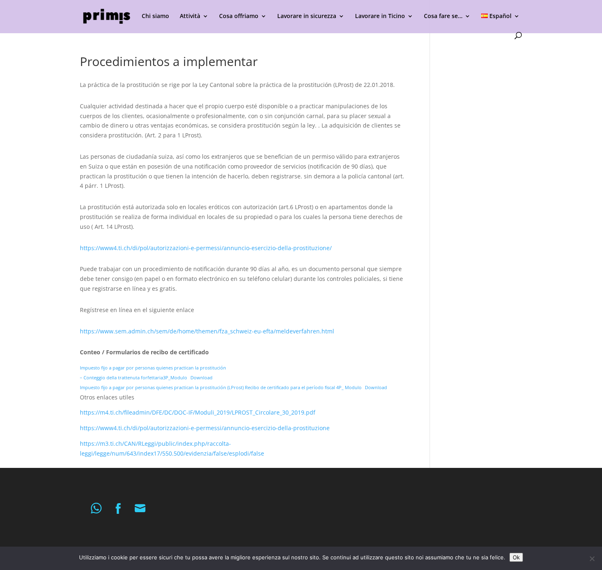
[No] (592, 558)
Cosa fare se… (443, 16)
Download (201, 377)
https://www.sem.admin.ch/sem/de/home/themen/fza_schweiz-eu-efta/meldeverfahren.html (207, 331)
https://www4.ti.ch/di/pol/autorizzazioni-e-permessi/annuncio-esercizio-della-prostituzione (205, 428)
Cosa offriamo (238, 16)
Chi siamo (155, 16)
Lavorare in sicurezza (306, 16)
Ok (516, 557)
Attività (190, 16)
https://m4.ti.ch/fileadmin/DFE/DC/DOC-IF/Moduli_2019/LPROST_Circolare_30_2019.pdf (197, 412)
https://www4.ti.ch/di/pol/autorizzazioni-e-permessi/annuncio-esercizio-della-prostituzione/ (206, 248)
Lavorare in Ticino (380, 16)
